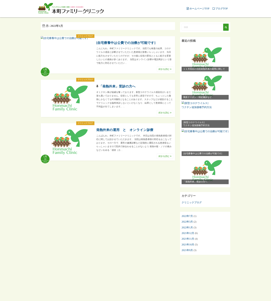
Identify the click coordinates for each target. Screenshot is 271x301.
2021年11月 (188, 238)
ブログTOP (221, 8)
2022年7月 (187, 216)
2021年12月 (188, 233)
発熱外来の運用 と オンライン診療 (124, 130)
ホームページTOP (199, 8)
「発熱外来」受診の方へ (117, 86)
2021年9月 (187, 250)
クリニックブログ (85, 36)
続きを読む (164, 69)
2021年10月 (188, 244)
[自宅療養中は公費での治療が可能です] (125, 43)
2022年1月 (187, 227)
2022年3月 (187, 221)
